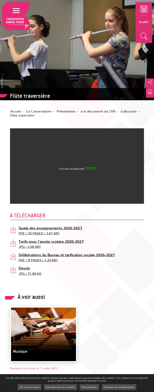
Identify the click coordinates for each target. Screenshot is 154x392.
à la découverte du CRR (98, 111)
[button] (150, 92)
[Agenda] (144, 9)
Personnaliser (89, 387)
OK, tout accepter (29, 387)
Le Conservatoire (39, 111)
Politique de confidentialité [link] (119, 387)
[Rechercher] (144, 36)
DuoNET (144, 22)
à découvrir (129, 111)
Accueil (15, 111)
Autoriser (90, 168)
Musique (20, 351)
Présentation (66, 111)
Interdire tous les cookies (60, 387)
